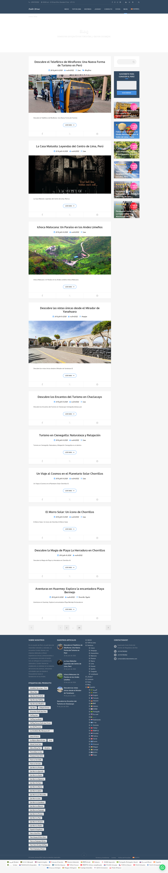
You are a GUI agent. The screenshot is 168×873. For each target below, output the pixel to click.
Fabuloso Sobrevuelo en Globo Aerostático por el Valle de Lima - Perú (127, 134)
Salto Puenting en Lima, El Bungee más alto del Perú (126, 154)
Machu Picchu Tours (35, 744)
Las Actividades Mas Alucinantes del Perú (39, 731)
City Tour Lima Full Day (36, 700)
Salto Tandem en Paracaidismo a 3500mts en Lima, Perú (127, 174)
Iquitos (93, 669)
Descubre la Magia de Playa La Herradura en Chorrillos (70, 550)
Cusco (93, 648)
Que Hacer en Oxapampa (37, 810)
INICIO (66, 9)
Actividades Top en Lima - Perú (38, 688)
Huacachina (94, 653)
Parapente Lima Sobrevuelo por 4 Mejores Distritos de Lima (127, 194)
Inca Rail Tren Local (35, 727)
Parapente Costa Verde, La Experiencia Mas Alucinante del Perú (126, 214)
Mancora (94, 656)
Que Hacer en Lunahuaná (37, 802)
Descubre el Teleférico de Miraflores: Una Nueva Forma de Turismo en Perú (69, 63)
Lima (79, 70)
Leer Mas (68, 125)
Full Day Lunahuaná (35, 719)
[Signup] (126, 2)
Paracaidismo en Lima (36, 752)
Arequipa (84, 316)
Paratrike (81, 597)
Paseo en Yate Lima (35, 764)
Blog (126, 9)
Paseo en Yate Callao (35, 760)
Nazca (93, 661)
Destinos (87, 9)
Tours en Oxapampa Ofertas (38, 841)
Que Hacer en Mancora (36, 806)
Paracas (93, 658)
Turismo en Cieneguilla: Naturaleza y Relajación (69, 435)
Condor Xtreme (34, 9)
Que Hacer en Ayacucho (36, 771)
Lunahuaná (94, 674)
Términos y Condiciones (102, 857)
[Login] (129, 2)
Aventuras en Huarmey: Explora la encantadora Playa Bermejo (69, 590)
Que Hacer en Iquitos (35, 791)
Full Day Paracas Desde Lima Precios (40, 723)
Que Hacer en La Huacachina (38, 795)
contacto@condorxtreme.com (127, 659)
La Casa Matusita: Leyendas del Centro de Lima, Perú (69, 146)
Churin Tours (33, 692)
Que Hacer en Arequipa (36, 767)
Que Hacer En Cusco (35, 783)
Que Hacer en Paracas (36, 814)
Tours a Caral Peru (35, 833)
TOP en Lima (76, 9)
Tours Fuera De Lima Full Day (38, 845)
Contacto (108, 9)
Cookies (113, 857)
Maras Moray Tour (35, 748)
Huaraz (93, 666)
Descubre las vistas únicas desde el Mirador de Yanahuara (70, 309)
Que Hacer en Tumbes (36, 826)
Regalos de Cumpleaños (36, 829)
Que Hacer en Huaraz (36, 787)
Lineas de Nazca (34, 736)
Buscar (133, 62)
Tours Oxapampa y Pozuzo (37, 849)
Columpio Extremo (44, 708)
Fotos (118, 9)
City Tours (32, 708)
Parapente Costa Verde (36, 756)
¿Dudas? (98, 9)
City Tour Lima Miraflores (37, 704)
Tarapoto (94, 671)
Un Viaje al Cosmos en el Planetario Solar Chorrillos (69, 473)
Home (31, 16)
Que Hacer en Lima (35, 798)
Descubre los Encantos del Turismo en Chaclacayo (70, 397)
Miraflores (88, 70)
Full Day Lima (34, 715)
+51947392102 (35, 2)
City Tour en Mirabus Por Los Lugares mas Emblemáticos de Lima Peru (127, 114)
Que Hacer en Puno (35, 818)
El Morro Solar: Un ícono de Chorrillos (70, 512)
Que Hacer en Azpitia (36, 775)
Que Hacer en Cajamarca (37, 779)
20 (79, 628)
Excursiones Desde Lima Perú (38, 711)
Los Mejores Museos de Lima (37, 740)
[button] (162, 867)
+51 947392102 (122, 651)
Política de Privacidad (124, 857)
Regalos (87, 597)
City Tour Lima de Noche (36, 696)
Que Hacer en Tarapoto (36, 822)
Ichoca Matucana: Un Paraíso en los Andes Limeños (69, 227)
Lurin (50, 740)
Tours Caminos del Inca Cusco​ (38, 837)
